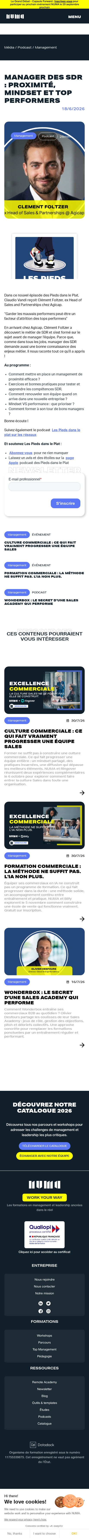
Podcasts (44, 1417)
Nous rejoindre (45, 1279)
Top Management (44, 1349)
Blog (44, 1396)
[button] (75, 17)
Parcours (44, 1342)
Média (9, 47)
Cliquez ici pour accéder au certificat (44, 1252)
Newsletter (44, 1389)
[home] (14, 17)
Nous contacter (44, 1286)
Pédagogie (44, 1356)
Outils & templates (44, 1403)
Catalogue (45, 1423)
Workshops (44, 1335)
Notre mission (44, 1293)
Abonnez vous (20, 453)
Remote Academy (44, 1382)
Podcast (25, 47)
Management (46, 47)
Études (44, 1410)
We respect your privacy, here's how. (25, 1519)
